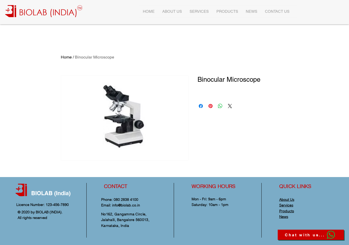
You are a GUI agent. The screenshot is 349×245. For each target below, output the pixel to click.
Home (66, 57)
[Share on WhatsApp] (220, 106)
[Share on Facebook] (201, 106)
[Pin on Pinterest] (210, 106)
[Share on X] (230, 106)
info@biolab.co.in (126, 205)
